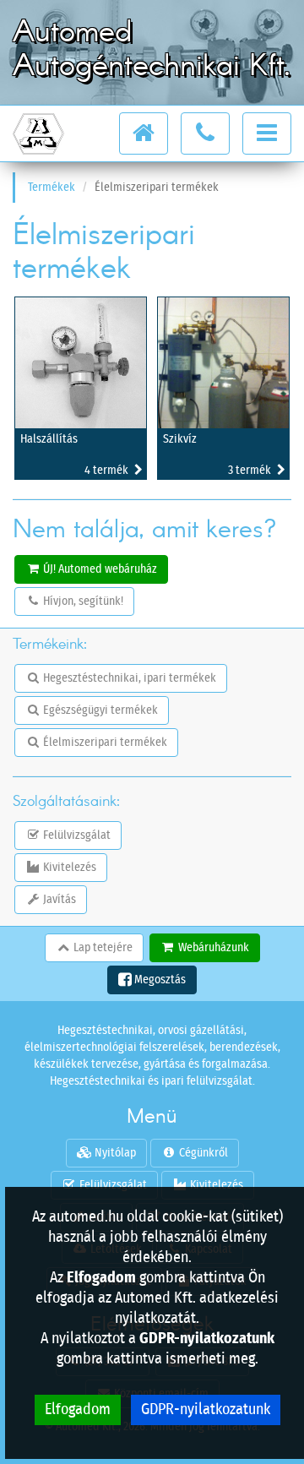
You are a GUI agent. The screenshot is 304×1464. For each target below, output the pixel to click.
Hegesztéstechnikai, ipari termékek (128, 678)
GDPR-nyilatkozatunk (205, 1410)
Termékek (51, 187)
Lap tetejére (102, 948)
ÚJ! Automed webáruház (99, 569)
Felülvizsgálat (76, 835)
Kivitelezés (68, 868)
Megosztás (159, 980)
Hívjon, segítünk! (82, 601)
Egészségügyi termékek (99, 710)
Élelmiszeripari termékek (104, 742)
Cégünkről (202, 1153)
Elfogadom (78, 1410)
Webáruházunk (212, 948)
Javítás (58, 900)
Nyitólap (114, 1153)
